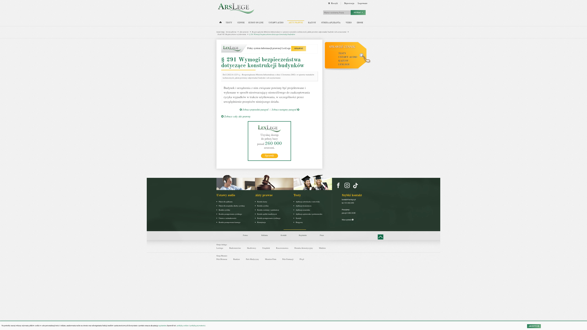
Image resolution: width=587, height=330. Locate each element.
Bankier (236, 259)
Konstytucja (261, 222)
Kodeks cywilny (224, 210)
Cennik (241, 23)
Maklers (322, 248)
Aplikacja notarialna (303, 210)
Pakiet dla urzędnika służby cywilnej (232, 206)
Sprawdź (269, 155)
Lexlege (219, 248)
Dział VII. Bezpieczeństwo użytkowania (232, 34)
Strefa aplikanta (330, 23)
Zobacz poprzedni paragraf (255, 109)
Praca (322, 235)
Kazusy (312, 23)
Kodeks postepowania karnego (229, 222)
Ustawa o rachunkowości (227, 218)
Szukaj (358, 12)
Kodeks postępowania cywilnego (230, 214)
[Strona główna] (220, 23)
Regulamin (303, 235)
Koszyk (334, 3)
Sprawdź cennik (342, 47)
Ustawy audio (276, 23)
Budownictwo (235, 248)
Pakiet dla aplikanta (226, 201)
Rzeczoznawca (282, 248)
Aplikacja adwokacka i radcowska (308, 201)
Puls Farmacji (288, 259)
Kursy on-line (255, 23)
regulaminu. (162, 325)
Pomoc (245, 235)
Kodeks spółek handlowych (267, 214)
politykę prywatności (197, 325)
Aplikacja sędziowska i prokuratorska (309, 214)
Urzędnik (266, 248)
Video (349, 23)
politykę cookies (183, 325)
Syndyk (298, 218)
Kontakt (283, 235)
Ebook (360, 23)
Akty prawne (296, 23)
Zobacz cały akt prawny (237, 116)
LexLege (344, 64)
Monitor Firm (270, 259)
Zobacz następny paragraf (284, 109)
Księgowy (299, 222)
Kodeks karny (262, 201)
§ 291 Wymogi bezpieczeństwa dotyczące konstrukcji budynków (272, 34)
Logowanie (362, 3)
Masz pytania (347, 219)
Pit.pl (302, 259)
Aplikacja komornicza (303, 206)
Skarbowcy (251, 248)
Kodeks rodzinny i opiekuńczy (268, 210)
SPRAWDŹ (298, 49)
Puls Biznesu (221, 259)
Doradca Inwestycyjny (303, 248)
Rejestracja (349, 3)
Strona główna (231, 32)
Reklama (264, 235)
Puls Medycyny (252, 259)
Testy (229, 23)
